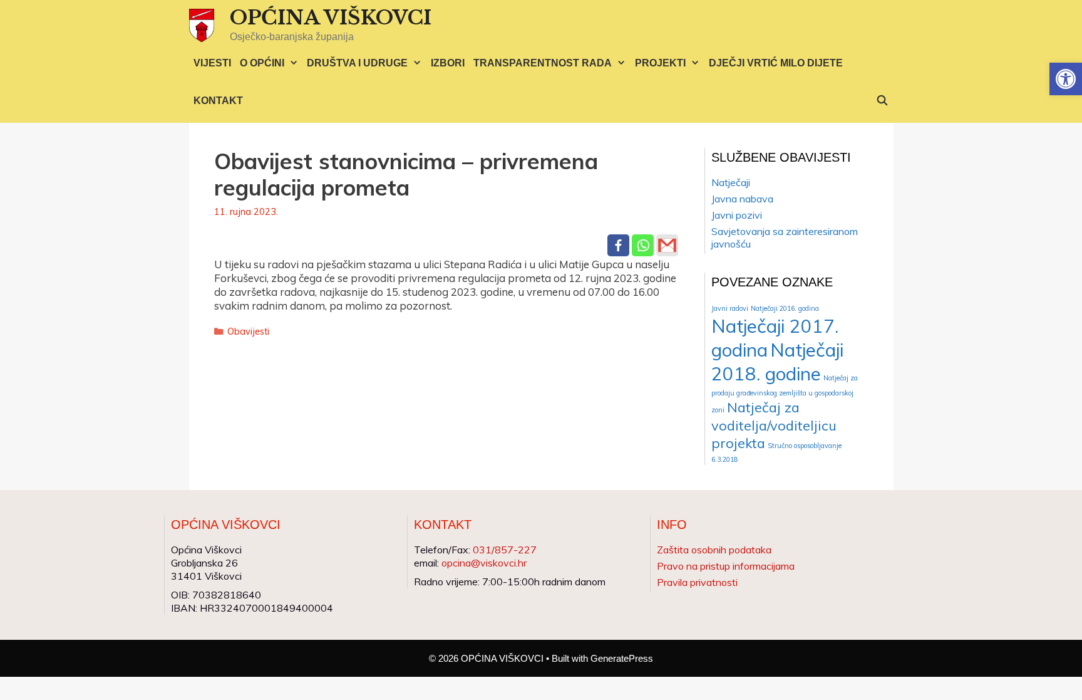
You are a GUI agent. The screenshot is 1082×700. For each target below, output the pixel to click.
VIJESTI (212, 63)
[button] (1065, 79)
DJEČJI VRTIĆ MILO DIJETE (776, 63)
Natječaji (730, 182)
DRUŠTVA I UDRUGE (357, 63)
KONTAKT (218, 100)
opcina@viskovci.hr (484, 562)
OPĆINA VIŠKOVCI (330, 17)
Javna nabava (742, 198)
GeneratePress (621, 658)
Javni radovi (729, 308)
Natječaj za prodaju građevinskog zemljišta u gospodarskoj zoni (784, 394)
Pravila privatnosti (697, 582)
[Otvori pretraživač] (883, 101)
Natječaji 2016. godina (785, 308)
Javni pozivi (736, 215)
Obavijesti (248, 331)
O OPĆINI (262, 63)
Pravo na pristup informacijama (726, 566)
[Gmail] (667, 245)
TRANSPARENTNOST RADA (542, 63)
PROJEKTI (660, 63)
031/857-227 (505, 549)
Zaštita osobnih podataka (714, 549)
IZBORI (448, 63)
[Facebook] (618, 245)
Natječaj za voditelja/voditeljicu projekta (774, 425)
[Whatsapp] (643, 245)
